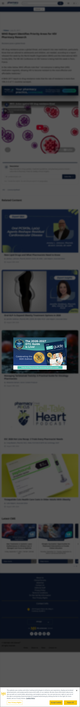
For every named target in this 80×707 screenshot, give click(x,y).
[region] (40, 697)
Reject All (70, 702)
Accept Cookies (56, 702)
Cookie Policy (30, 698)
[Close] (76, 690)
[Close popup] (63, 340)
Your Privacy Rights (14, 702)
